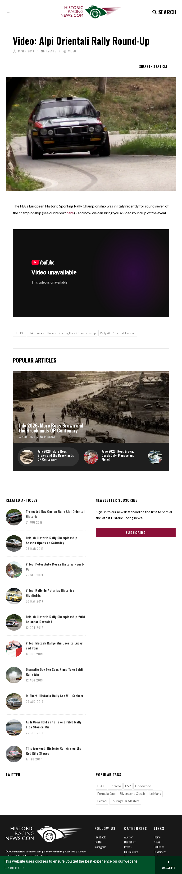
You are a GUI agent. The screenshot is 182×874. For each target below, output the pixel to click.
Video (72, 51)
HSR (128, 786)
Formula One (106, 794)
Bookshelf (129, 841)
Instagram (100, 846)
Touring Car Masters (125, 801)
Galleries (159, 846)
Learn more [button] (14, 868)
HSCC (101, 786)
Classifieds (160, 851)
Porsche (115, 786)
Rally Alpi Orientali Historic (117, 333)
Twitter (98, 841)
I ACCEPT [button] (168, 865)
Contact (82, 851)
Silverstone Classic (132, 794)
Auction (128, 836)
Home (157, 836)
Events (51, 51)
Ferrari (102, 801)
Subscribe (136, 532)
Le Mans (155, 794)
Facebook (100, 836)
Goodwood (143, 786)
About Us (70, 851)
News (157, 841)
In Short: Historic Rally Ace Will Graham (54, 695)
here (70, 213)
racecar (57, 851)
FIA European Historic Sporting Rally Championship (62, 333)
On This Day (131, 851)
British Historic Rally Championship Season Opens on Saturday (51, 540)
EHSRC (19, 333)
